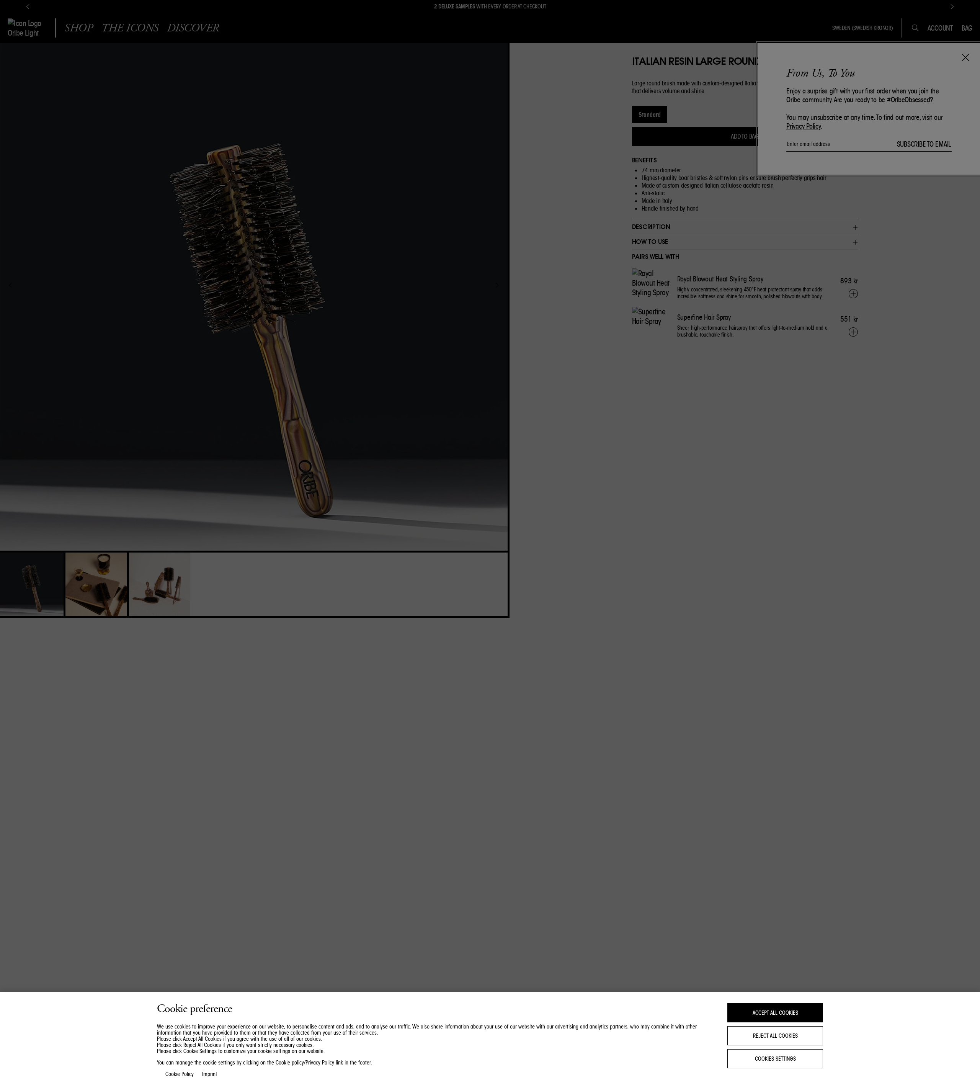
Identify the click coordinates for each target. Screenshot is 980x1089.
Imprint (209, 1074)
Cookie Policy (179, 1074)
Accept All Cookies (775, 1012)
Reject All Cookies (775, 1035)
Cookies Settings (775, 1058)
